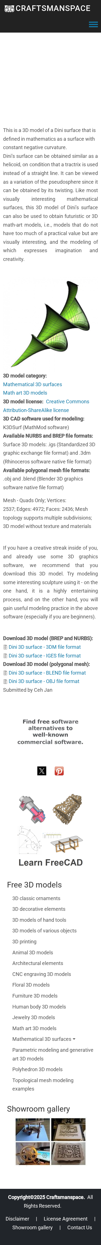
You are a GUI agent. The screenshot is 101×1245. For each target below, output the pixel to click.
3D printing (24, 941)
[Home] (9, 8)
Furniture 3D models (35, 996)
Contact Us (79, 1227)
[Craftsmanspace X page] (41, 770)
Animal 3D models (32, 952)
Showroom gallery (32, 1227)
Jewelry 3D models (33, 1017)
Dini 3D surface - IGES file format (45, 656)
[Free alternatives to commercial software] (50, 731)
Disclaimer (17, 1219)
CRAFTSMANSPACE (53, 8)
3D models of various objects (44, 931)
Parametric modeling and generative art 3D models (52, 1054)
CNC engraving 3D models (41, 974)
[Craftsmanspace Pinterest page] (59, 770)
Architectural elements (37, 963)
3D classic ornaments (36, 898)
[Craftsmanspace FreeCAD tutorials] (50, 830)
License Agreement (66, 1219)
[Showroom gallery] (50, 1141)
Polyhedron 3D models (37, 1069)
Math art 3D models (25, 393)
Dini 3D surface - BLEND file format (47, 673)
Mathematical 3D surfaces (32, 384)
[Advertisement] (50, 75)
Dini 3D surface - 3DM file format (45, 647)
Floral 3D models (31, 985)
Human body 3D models (39, 1007)
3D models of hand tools (39, 920)
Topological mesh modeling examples (43, 1084)
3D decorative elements (38, 909)
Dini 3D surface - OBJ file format (44, 681)
